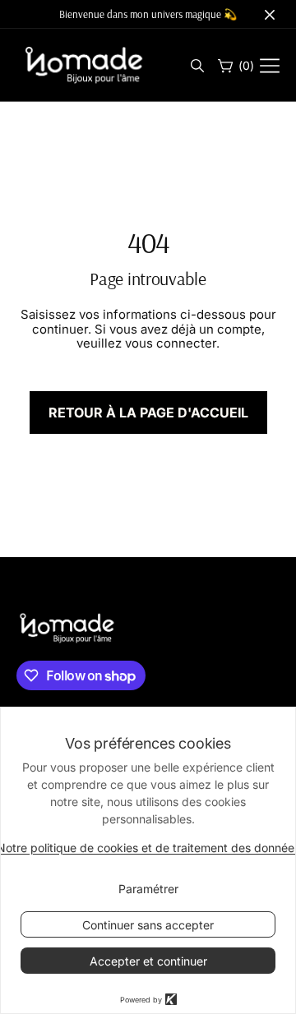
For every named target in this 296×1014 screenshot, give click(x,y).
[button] (196, 66)
